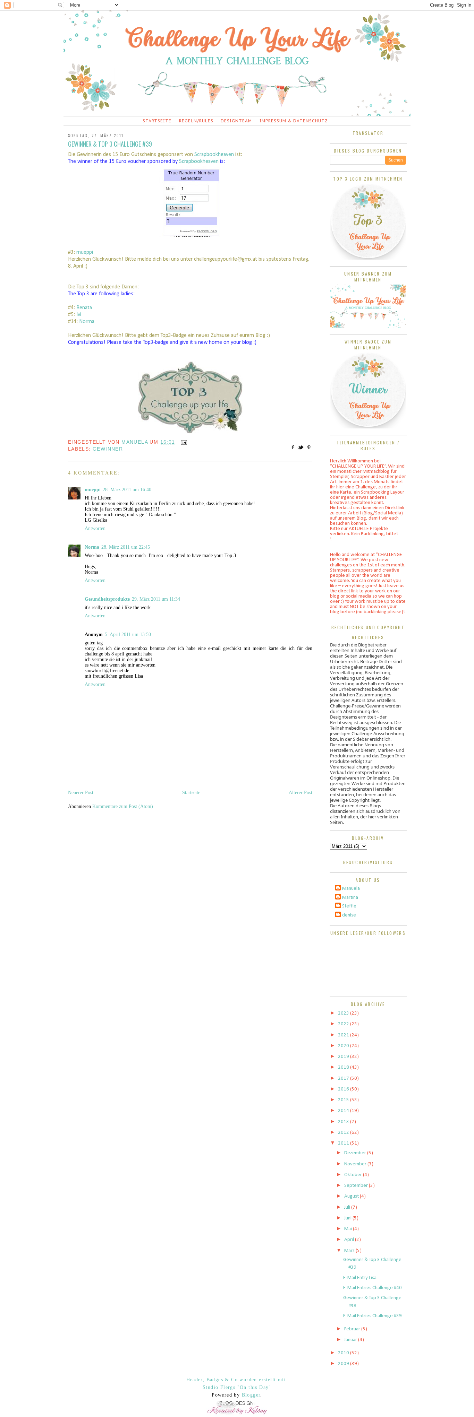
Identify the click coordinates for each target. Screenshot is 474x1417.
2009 (344, 1363)
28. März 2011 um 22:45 (125, 547)
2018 (344, 1067)
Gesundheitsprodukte (107, 599)
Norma (86, 321)
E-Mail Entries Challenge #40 (372, 1287)
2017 (344, 1078)
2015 (344, 1100)
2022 (344, 1024)
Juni (348, 1218)
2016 (344, 1089)
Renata (84, 308)
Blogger (251, 1395)
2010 (344, 1353)
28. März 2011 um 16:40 (127, 489)
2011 (344, 1143)
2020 (344, 1046)
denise (349, 915)
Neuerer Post (80, 792)
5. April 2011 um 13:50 (128, 634)
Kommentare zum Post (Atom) (122, 806)
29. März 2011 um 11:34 (156, 599)
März (350, 1250)
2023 (344, 1013)
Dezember (355, 1153)
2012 (344, 1132)
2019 (344, 1056)
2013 (344, 1121)
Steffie (349, 906)
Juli (347, 1207)
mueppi (84, 252)
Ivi (78, 315)
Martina (350, 897)
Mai (348, 1229)
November (355, 1164)
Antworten (95, 528)
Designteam (236, 120)
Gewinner (108, 449)
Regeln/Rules (196, 120)
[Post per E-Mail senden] (182, 442)
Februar (352, 1329)
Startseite (157, 120)
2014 (344, 1110)
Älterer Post (300, 792)
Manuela (351, 888)
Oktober (353, 1174)
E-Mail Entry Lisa (359, 1277)
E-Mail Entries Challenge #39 (372, 1316)
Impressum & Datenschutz (294, 120)
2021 (344, 1035)
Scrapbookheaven (214, 154)
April (349, 1239)
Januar (351, 1339)
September (356, 1185)
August (352, 1196)
